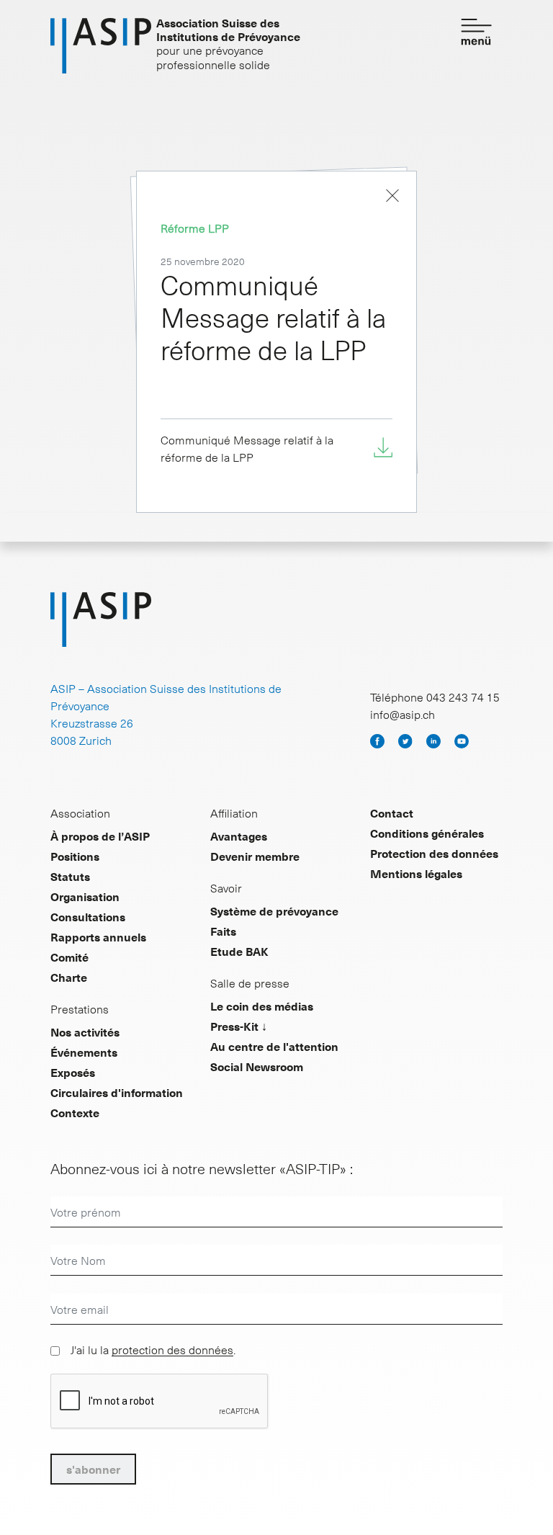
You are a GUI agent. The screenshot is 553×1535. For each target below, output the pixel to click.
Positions (74, 855)
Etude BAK (239, 950)
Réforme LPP (195, 227)
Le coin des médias (261, 1005)
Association (80, 812)
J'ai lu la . (153, 1349)
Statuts (70, 876)
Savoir (226, 887)
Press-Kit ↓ (238, 1025)
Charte (68, 976)
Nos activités (85, 1031)
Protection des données (434, 853)
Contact (391, 812)
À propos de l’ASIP (100, 835)
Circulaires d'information (116, 1092)
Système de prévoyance (274, 910)
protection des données (172, 1349)
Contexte (74, 1112)
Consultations (87, 916)
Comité (69, 956)
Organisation (85, 896)
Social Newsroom (256, 1066)
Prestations (79, 1008)
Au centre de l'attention (274, 1046)
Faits (223, 930)
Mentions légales (416, 873)
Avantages (238, 835)
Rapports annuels (98, 936)
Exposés (72, 1071)
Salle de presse (249, 982)
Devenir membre (255, 855)
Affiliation (234, 812)
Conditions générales (427, 832)
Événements (83, 1051)
